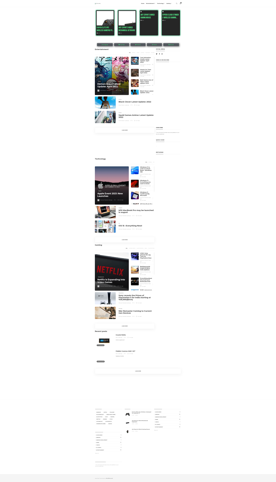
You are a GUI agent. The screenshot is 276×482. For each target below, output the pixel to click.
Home (142, 3)
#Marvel (112, 416)
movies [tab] (152, 52)
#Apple (105, 412)
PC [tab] (153, 162)
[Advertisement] (168, 113)
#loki (106, 416)
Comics (108, 445)
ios (119, 223)
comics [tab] (142, 52)
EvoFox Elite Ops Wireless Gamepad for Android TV (105, 29)
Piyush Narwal (103, 90)
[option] (138, 423)
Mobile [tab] (150, 162)
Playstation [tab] (151, 248)
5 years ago (110, 199)
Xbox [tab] (146, 248)
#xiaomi (110, 423)
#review (105, 419)
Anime (99, 81)
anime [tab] (138, 52)
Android (108, 437)
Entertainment (150, 3)
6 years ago (129, 302)
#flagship (112, 412)
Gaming (168, 3)
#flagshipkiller (100, 414)
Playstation (121, 292)
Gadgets (99, 190)
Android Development (108, 440)
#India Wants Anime (110, 414)
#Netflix (98, 419)
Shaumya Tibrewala (104, 199)
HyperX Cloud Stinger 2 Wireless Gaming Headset (170, 16)
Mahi (99, 33)
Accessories (108, 435)
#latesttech (99, 416)
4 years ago (108, 90)
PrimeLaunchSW (100, 361)
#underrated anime (100, 423)
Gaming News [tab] (132, 248)
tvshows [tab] (147, 52)
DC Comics (108, 447)
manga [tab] (133, 52)
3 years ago (120, 337)
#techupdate (108, 421)
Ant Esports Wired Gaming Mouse (148, 16)
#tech (111, 419)
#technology (99, 421)
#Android (98, 412)
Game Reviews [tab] (139, 248)
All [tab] (130, 52)
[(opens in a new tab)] (111, 25)
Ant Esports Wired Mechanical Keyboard (127, 29)
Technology (160, 3)
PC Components (100, 345)
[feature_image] (155, 11)
